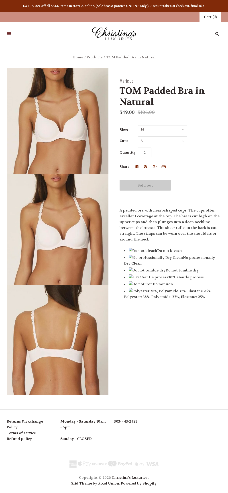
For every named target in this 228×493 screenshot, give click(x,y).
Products (95, 57)
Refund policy (19, 438)
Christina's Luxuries (129, 477)
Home (78, 57)
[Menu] (9, 33)
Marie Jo (127, 80)
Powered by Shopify (139, 483)
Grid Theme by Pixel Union (95, 483)
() (210, 16)
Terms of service (21, 433)
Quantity (128, 152)
